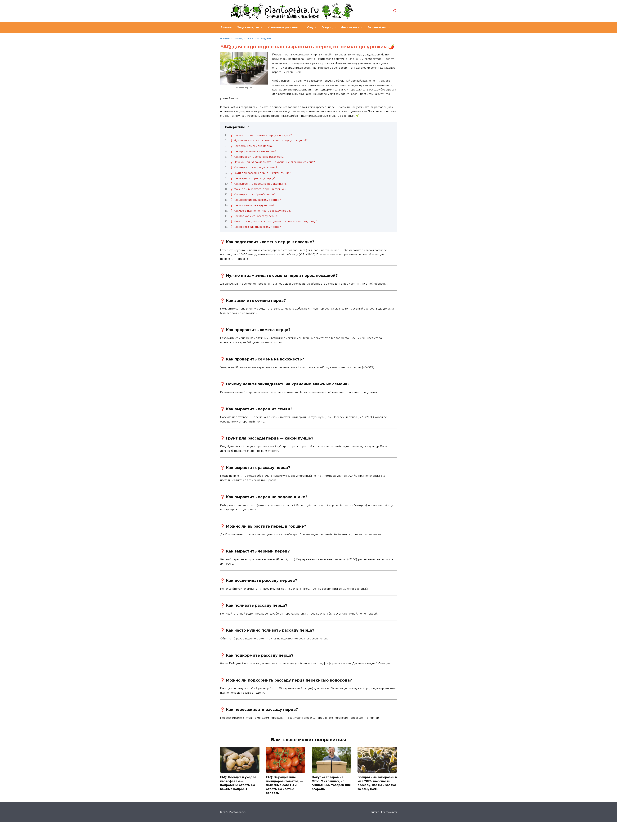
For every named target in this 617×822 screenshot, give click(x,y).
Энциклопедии (248, 27)
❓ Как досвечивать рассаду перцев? (255, 199)
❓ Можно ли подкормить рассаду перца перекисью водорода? (274, 221)
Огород (327, 27)
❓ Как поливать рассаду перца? (252, 205)
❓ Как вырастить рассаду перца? (253, 178)
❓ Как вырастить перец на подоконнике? (258, 183)
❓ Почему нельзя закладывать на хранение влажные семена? (272, 162)
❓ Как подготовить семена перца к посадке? (261, 135)
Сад (310, 27)
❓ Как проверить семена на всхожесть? (257, 156)
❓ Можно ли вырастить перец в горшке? (258, 189)
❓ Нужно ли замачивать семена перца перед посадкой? (269, 140)
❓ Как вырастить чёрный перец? (253, 194)
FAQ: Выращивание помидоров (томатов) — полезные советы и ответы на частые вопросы (284, 785)
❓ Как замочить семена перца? (251, 146)
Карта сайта (390, 812)
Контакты (374, 812)
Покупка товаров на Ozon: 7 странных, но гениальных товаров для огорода (331, 783)
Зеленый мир (377, 27)
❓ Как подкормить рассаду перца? (254, 216)
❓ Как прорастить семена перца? (253, 151)
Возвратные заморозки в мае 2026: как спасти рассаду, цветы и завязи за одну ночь (377, 783)
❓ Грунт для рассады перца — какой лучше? (260, 173)
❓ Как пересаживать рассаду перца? (255, 226)
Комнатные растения (283, 27)
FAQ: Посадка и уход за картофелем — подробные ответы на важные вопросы (238, 783)
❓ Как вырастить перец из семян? (253, 167)
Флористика (350, 27)
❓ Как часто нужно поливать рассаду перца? (260, 210)
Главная (226, 27)
